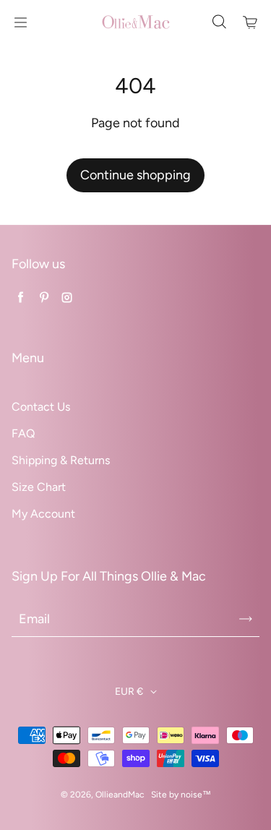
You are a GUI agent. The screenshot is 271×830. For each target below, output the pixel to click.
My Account (43, 514)
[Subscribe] (245, 619)
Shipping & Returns (61, 460)
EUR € (129, 691)
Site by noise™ (181, 795)
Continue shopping (135, 175)
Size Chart (39, 487)
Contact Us (41, 407)
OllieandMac (119, 795)
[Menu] (20, 22)
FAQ (23, 433)
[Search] (219, 22)
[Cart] (250, 22)
